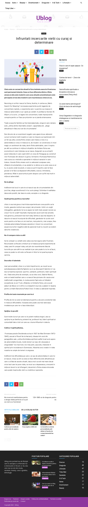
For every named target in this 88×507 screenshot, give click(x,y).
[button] (81, 3)
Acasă (6, 29)
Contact (23, 501)
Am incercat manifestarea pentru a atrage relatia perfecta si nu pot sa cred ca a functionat (16, 399)
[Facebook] (36, 52)
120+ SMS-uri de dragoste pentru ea (44, 398)
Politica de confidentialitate (40, 499)
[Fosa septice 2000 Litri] (30, 419)
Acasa (7, 3)
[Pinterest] (46, 52)
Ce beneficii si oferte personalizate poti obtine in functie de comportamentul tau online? (47, 431)
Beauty (22, 3)
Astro (14, 3)
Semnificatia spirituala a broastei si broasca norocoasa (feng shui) (69, 92)
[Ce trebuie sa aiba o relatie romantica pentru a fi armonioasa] (36, 463)
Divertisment (33, 3)
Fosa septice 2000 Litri (29, 427)
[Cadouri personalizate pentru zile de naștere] (12, 419)
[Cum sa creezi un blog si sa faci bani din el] (36, 485)
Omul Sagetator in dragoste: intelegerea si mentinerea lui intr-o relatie (70, 118)
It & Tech (55, 3)
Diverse (12, 29)
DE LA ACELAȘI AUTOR (29, 410)
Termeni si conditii (55, 499)
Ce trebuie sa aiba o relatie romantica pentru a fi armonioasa (49, 463)
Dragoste (45, 3)
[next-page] (9, 439)
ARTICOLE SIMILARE (11, 410)
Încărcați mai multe (71, 128)
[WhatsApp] (51, 52)
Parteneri (16, 499)
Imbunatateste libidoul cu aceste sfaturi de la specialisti (48, 474)
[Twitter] (41, 52)
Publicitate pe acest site (11, 501)
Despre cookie (25, 499)
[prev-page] (5, 439)
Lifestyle (66, 3)
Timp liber (9, 8)
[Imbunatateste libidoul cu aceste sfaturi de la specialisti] (36, 474)
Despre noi (7, 499)
